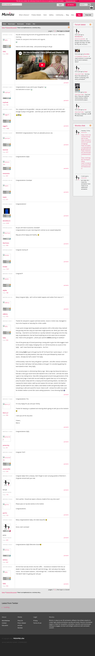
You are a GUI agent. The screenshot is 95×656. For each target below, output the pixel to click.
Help (72, 15)
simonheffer (6, 469)
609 (7, 540)
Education (5, 625)
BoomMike (86, 54)
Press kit (20, 620)
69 (7, 448)
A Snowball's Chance (81, 56)
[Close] (78, 1)
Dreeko (5, 267)
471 (7, 199)
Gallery (51, 15)
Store (45, 15)
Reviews (20, 628)
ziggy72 (5, 126)
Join (71, 5)
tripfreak (5, 102)
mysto (4, 197)
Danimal (5, 150)
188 (7, 293)
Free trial (88, 15)
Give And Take (79, 74)
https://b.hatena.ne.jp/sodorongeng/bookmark (86, 147)
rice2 (85, 109)
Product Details (36, 15)
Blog (67, 15)
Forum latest (80, 24)
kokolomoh (84, 132)
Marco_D (5, 413)
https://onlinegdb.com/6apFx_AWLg (85, 159)
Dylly (4, 51)
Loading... (6, 607)
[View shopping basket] (91, 8)
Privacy (35, 620)
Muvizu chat (80, 125)
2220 (7, 223)
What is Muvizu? (24, 15)
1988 (7, 128)
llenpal (85, 71)
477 (7, 152)
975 (7, 316)
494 (7, 245)
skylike (5, 290)
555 (7, 54)
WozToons (6, 243)
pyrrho (5, 513)
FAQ (34, 24)
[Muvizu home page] (8, 14)
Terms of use (37, 623)
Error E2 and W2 (80, 39)
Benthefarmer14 (79, 36)
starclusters (84, 178)
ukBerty (5, 314)
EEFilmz (5, 560)
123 (7, 515)
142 (7, 105)
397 (7, 562)
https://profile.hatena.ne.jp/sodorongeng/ (86, 141)
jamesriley (6, 445)
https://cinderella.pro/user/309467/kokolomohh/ (86, 165)
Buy (79, 15)
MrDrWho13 (6, 221)
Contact (4, 623)
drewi (85, 92)
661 (7, 176)
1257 (7, 269)
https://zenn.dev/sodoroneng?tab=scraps (86, 136)
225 (7, 471)
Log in (60, 5)
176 (7, 495)
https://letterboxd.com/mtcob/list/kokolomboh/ (86, 153)
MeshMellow (6, 620)
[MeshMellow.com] (18, 638)
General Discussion (11, 27)
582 (7, 415)
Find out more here (70, 1)
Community (59, 15)
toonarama (6, 173)
